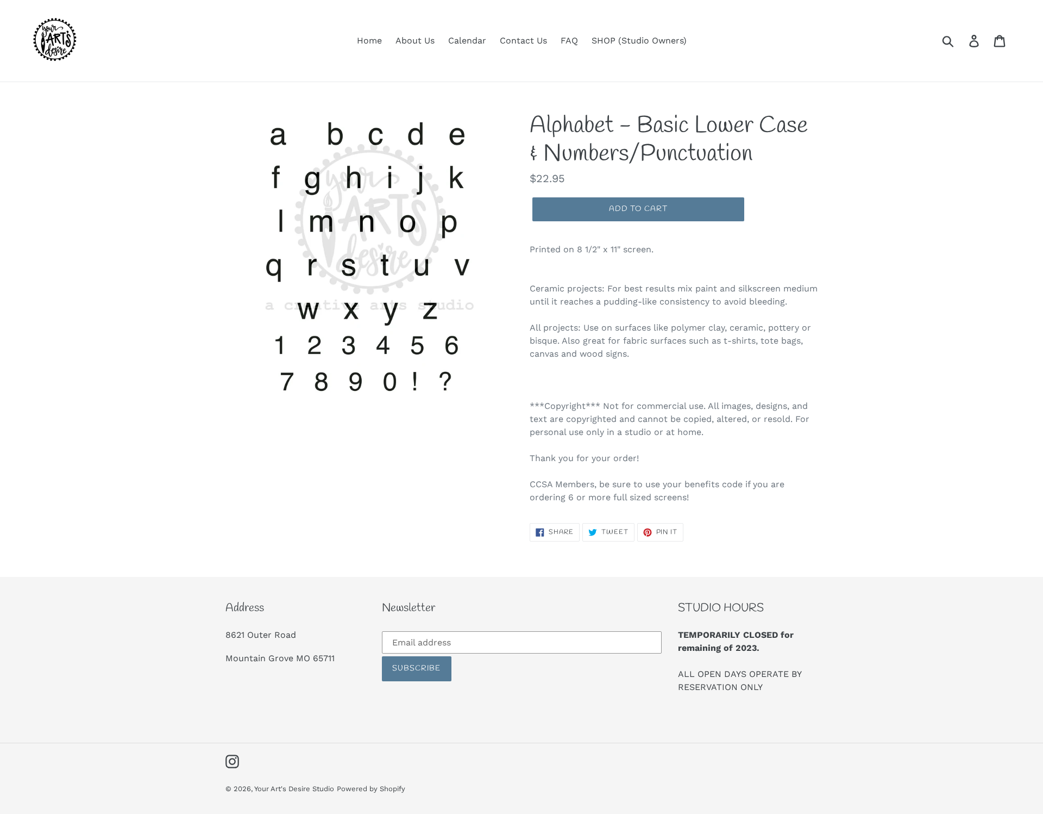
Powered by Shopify (371, 789)
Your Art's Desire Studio (294, 789)
